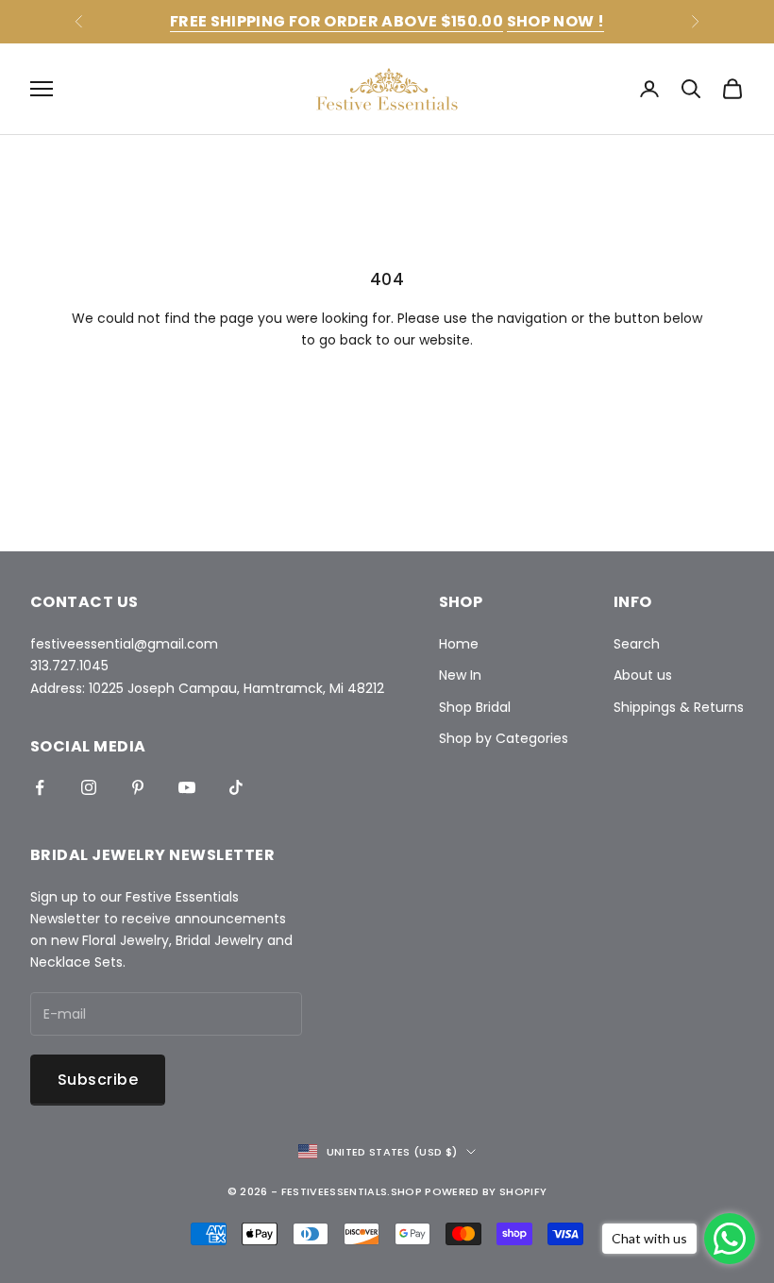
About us (643, 675)
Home (459, 643)
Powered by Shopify (486, 1191)
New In (460, 675)
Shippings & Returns (679, 707)
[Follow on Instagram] (88, 787)
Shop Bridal (475, 707)
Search (637, 643)
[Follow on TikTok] (236, 787)
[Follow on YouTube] (186, 787)
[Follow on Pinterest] (137, 787)
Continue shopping (387, 396)
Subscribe (98, 1079)
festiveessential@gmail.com (124, 643)
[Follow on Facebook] (39, 787)
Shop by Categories (503, 738)
